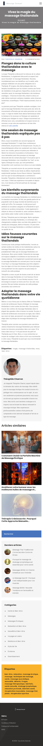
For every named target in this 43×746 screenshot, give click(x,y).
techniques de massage (23, 676)
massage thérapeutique (15, 684)
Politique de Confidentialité (10, 726)
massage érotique (30, 674)
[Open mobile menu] (40, 3)
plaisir (7, 693)
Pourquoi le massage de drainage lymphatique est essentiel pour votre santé (22, 562)
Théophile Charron (13, 59)
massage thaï (31, 691)
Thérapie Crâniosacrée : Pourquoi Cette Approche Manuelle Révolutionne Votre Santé (19, 519)
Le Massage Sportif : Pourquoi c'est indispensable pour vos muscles (23, 580)
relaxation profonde (13, 689)
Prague (25, 681)
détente (17, 681)
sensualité (9, 681)
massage (8, 676)
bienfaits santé (28, 689)
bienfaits (29, 684)
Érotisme (11, 651)
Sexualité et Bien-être (16, 631)
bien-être (5, 351)
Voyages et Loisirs (14, 636)
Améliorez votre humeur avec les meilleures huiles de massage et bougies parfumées (19, 488)
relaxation (17, 674)
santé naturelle (11, 686)
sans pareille (13, 126)
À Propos (4, 719)
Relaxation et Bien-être (16, 626)
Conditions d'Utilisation (9, 723)
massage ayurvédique (19, 679)
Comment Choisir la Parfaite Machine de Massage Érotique (21, 456)
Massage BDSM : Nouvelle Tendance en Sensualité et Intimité (22, 590)
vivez (38, 348)
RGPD (3, 729)
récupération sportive (20, 693)
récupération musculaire (15, 691)
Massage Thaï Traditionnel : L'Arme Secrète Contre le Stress (23, 552)
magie (15, 348)
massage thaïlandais (26, 348)
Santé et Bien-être (14, 611)
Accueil (21, 20)
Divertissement (13, 656)
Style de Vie (12, 646)
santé (7, 679)
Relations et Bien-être (16, 641)
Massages (11, 616)
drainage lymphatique (27, 686)
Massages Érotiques (15, 621)
